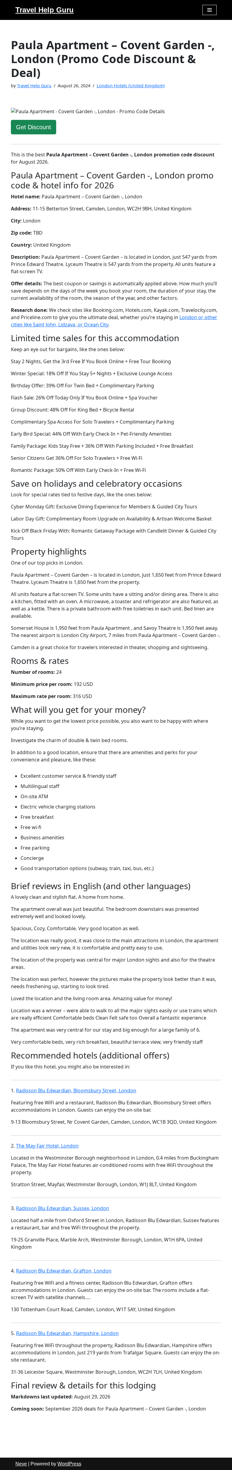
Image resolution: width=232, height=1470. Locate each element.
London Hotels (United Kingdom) (131, 85)
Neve (21, 1463)
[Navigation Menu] (209, 10)
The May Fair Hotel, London (47, 1145)
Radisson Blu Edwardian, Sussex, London (62, 1208)
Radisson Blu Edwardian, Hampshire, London (67, 1333)
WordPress (69, 1463)
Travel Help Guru (34, 85)
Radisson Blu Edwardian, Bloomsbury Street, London (76, 1090)
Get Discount (33, 127)
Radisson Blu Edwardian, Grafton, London (63, 1270)
